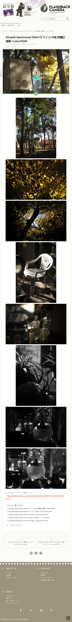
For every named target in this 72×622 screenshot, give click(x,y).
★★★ (14, 46)
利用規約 (43, 575)
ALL (19, 25)
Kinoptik (9, 44)
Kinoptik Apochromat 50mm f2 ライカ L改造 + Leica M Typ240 (30, 511)
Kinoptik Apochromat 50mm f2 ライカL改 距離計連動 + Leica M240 (31, 508)
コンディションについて (13, 603)
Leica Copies (22, 44)
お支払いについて (11, 596)
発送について (9, 598)
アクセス (8, 572)
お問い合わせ (44, 572)
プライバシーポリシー (47, 577)
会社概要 (8, 575)
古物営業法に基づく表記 (47, 580)
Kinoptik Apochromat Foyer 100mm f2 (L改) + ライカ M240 (29, 517)
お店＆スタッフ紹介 (11, 577)
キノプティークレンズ (15, 525)
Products (10, 25)
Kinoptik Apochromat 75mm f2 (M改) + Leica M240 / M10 (28, 521)
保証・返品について (11, 600)
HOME (3, 25)
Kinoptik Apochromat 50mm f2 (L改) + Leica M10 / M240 (28, 514)
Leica (15, 44)
